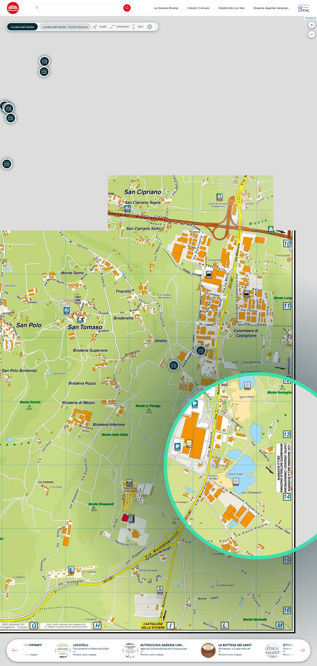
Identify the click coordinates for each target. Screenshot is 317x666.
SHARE (103, 26)
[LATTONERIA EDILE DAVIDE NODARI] (44, 61)
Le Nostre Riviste (166, 8)
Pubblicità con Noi (231, 8)
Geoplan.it (310, 17)
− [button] (311, 34)
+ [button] (311, 25)
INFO (136, 28)
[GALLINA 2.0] (8, 108)
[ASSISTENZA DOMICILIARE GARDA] (10, 117)
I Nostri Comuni (198, 8)
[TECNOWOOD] (44, 71)
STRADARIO (122, 26)
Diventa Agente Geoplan (271, 8)
